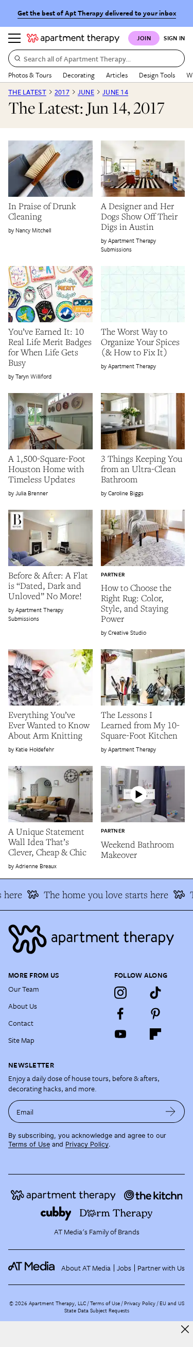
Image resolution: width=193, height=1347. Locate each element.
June (86, 92)
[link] (50, 211)
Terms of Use (29, 1144)
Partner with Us (161, 1267)
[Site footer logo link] (96, 939)
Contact (20, 1022)
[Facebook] (120, 1013)
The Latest (27, 92)
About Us (22, 1005)
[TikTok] (155, 992)
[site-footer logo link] (31, 1267)
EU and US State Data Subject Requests (124, 1306)
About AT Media (86, 1267)
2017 (62, 92)
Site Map (21, 1040)
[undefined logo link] (73, 38)
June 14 (115, 92)
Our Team (23, 988)
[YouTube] (120, 1034)
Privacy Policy (87, 1144)
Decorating (79, 75)
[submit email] (170, 1111)
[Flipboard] (155, 1034)
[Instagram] (120, 992)
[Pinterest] (155, 1013)
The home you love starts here (100, 894)
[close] (185, 1329)
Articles (117, 75)
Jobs (124, 1267)
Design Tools (157, 75)
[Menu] (14, 38)
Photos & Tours (29, 75)
